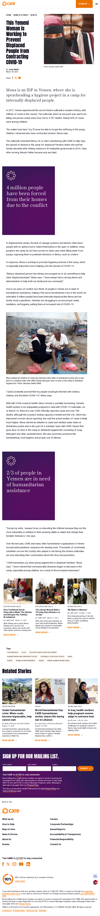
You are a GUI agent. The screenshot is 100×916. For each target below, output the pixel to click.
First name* (7, 765)
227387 (18, 775)
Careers (54, 819)
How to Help (8, 824)
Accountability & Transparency (65, 834)
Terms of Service (9, 791)
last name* (32, 765)
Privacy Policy (33, 785)
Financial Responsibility (62, 839)
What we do (8, 819)
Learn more (20, 881)
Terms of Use (32, 910)
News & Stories (21, 15)
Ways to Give (8, 829)
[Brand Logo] (9, 3)
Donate (5, 844)
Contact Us (55, 844)
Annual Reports (57, 829)
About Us (6, 839)
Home (8, 15)
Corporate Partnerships (61, 824)
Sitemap (42, 910)
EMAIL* (55, 765)
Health (33, 15)
